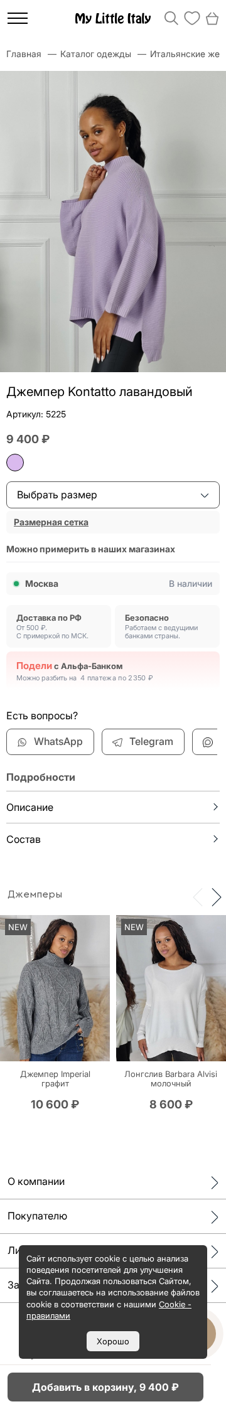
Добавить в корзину (105, 1387)
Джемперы (35, 894)
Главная (23, 53)
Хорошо (113, 1341)
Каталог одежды (95, 53)
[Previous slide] (197, 896)
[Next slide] (216, 896)
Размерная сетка (51, 522)
